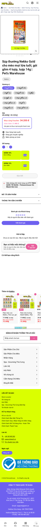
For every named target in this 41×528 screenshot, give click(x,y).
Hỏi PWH (5, 402)
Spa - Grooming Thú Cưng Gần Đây (13, 405)
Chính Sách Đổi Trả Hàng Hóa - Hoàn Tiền (16, 423)
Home (5, 8)
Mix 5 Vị (23, 103)
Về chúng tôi (6, 400)
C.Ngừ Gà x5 (9, 108)
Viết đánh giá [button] (20, 223)
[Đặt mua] (33, 338)
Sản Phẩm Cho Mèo (14, 8)
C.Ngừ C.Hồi (22, 88)
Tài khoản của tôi (7, 407)
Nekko (6, 79)
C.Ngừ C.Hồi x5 (23, 108)
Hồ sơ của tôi (6, 415)
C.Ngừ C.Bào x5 (22, 98)
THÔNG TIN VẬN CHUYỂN (12, 201)
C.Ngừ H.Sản (20, 93)
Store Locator (6, 397)
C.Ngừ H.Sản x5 (10, 103)
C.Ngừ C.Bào (9, 88)
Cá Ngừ (31, 93)
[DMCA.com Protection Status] (20, 328)
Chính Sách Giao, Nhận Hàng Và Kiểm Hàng (16, 421)
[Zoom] (36, 51)
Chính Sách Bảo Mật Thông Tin (12, 418)
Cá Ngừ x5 (8, 98)
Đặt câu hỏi (32, 247)
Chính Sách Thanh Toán (10, 426)
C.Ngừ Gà (8, 93)
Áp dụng (25, 155)
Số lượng (5, 143)
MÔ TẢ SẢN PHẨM (9, 194)
